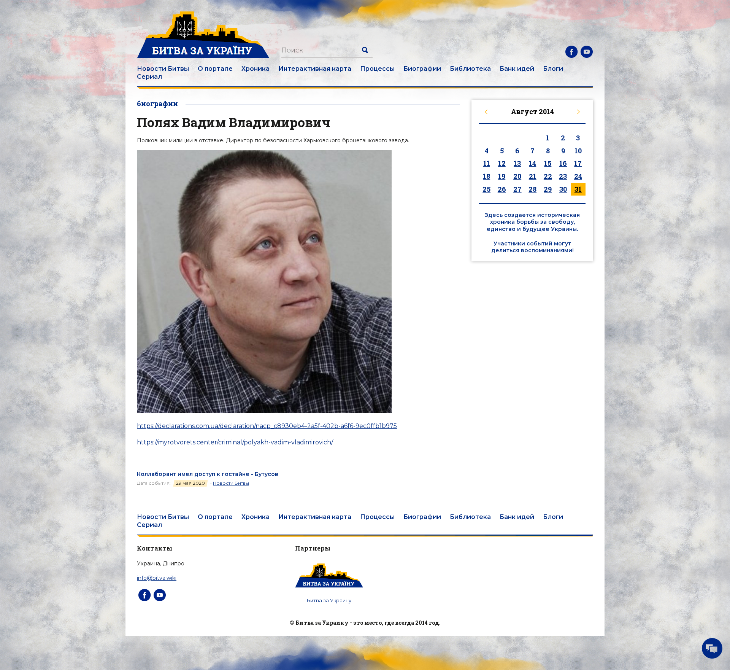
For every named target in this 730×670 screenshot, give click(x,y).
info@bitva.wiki (156, 578)
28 (532, 189)
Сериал (149, 76)
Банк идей (517, 68)
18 (486, 176)
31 (578, 189)
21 (532, 176)
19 (501, 176)
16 (563, 163)
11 (486, 163)
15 (547, 163)
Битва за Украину (329, 600)
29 (548, 189)
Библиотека (470, 68)
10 (578, 150)
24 (578, 176)
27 (517, 189)
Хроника (255, 68)
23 (563, 176)
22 (548, 176)
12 (502, 163)
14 (532, 163)
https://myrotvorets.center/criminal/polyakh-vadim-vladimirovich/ (235, 442)
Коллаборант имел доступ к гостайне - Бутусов (207, 474)
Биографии (422, 68)
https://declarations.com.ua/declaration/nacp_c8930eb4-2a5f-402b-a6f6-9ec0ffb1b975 (267, 426)
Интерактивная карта (314, 68)
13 (517, 163)
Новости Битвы (163, 68)
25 (486, 189)
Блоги (553, 68)
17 (578, 163)
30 (563, 189)
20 (517, 176)
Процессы (377, 68)
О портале (215, 68)
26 (502, 189)
